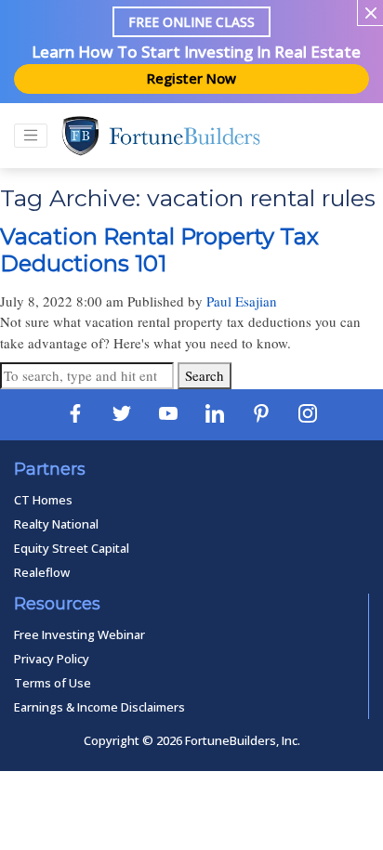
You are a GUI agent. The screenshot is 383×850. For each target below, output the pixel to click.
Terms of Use (52, 682)
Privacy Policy (51, 658)
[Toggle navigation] (30, 136)
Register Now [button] (191, 78)
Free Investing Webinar (79, 634)
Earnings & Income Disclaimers (99, 707)
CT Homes (43, 499)
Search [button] (204, 375)
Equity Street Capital (71, 548)
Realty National (56, 524)
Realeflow (42, 572)
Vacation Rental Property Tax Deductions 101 (159, 250)
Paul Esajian (241, 301)
